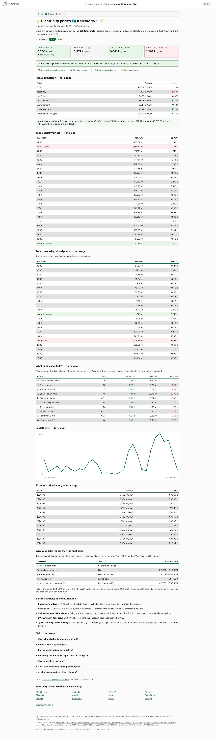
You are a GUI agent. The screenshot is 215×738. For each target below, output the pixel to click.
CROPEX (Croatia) (125, 723)
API (109, 729)
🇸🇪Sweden (49, 14)
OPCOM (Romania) (90, 725)
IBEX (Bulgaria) (113, 723)
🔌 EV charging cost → (80, 70)
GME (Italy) (147, 723)
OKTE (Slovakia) (135, 725)
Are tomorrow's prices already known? (57, 672)
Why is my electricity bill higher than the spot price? (64, 655)
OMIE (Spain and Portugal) (119, 725)
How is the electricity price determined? (58, 639)
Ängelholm (150, 695)
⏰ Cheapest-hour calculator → (51, 70)
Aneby (111, 698)
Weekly (61, 729)
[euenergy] (11, 3)
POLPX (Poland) (77, 725)
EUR (60, 39)
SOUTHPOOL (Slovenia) (149, 725)
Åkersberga (41, 692)
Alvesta (75, 695)
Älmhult (39, 698)
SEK (52, 39)
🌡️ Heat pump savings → (105, 70)
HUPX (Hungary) (170, 723)
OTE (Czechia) (138, 723)
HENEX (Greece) (157, 723)
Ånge (147, 692)
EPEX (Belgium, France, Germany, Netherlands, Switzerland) (87, 723)
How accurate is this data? (51, 661)
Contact (89, 729)
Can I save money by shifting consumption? (59, 666)
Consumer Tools (100, 729)
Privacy (68, 729)
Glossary (46, 729)
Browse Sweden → (44, 705)
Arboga (148, 698)
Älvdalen (76, 692)
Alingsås (40, 695)
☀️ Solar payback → (129, 70)
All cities (54, 729)
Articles (39, 729)
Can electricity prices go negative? (55, 650)
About (82, 729)
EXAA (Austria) (60, 723)
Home (40, 14)
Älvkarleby (77, 698)
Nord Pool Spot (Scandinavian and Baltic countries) (53, 725)
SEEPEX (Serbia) (103, 725)
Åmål (110, 695)
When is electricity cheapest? (53, 644)
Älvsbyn (112, 692)
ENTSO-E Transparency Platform (56, 680)
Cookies (76, 729)
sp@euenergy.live (42, 719)
